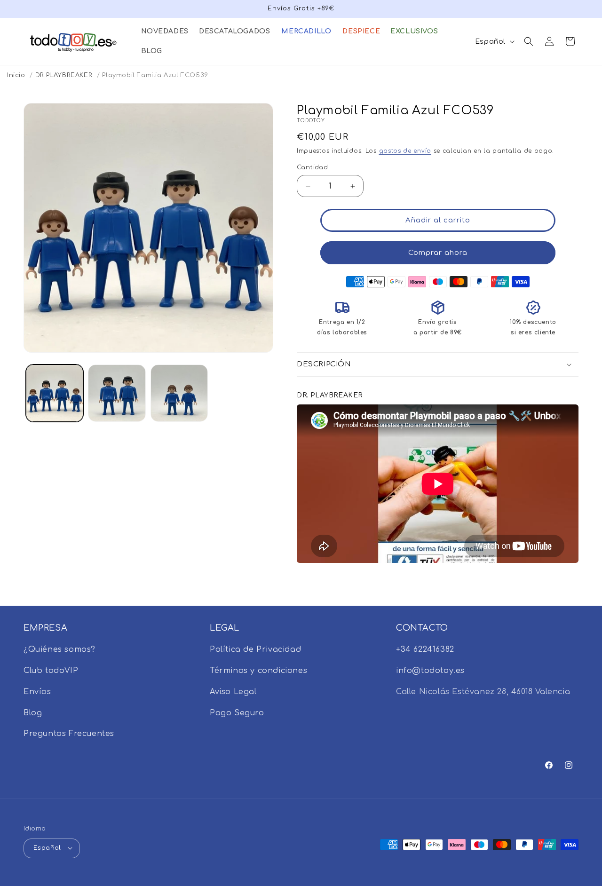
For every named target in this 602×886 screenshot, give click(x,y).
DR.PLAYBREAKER (63, 75)
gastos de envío (405, 151)
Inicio (16, 75)
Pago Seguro (237, 713)
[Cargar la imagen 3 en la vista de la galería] (179, 393)
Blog (33, 713)
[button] (164, 31)
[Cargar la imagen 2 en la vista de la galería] (116, 393)
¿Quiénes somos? (59, 650)
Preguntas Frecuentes (69, 734)
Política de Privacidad (255, 650)
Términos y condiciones (258, 670)
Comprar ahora (437, 253)
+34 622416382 (425, 650)
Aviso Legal (233, 692)
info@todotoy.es (430, 670)
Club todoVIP (51, 670)
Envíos (37, 692)
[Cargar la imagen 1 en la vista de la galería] (54, 393)
